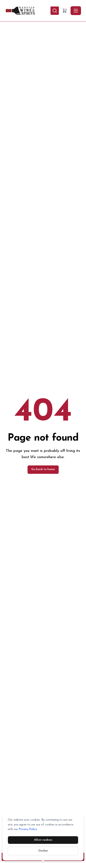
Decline (43, 850)
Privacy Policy (28, 829)
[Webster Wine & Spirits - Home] (28, 10)
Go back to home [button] (43, 469)
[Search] (55, 10)
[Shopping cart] (65, 10)
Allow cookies (43, 839)
